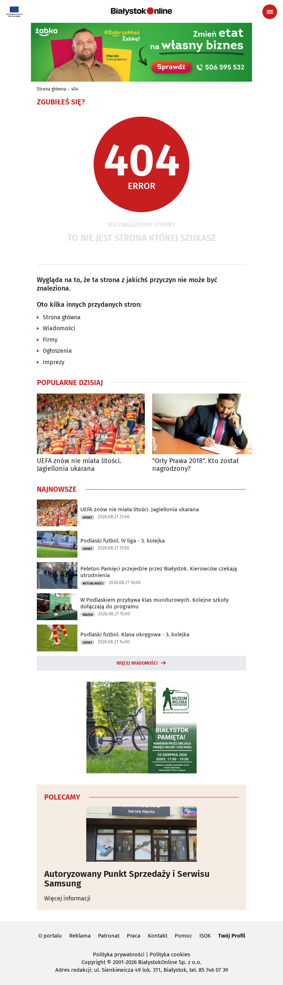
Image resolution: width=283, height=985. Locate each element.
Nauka (88, 614)
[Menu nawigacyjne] (269, 11)
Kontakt (157, 935)
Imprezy (53, 362)
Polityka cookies (170, 954)
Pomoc (183, 935)
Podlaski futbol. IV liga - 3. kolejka (122, 540)
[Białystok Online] (141, 11)
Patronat (108, 935)
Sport (87, 517)
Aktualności (93, 583)
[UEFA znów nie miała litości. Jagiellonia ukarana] (91, 424)
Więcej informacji (67, 898)
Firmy (50, 339)
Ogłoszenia (57, 350)
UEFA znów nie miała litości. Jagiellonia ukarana (79, 465)
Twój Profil (231, 935)
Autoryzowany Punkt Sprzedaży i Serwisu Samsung (127, 879)
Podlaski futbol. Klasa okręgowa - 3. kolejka (134, 634)
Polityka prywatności (118, 954)
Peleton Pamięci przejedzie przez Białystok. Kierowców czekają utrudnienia (158, 572)
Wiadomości (59, 328)
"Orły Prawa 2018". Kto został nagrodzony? (195, 465)
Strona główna (51, 89)
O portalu (50, 935)
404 (74, 89)
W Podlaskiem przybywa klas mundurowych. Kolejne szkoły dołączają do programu (154, 603)
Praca (133, 935)
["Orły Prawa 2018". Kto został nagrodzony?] (206, 424)
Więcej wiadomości (137, 663)
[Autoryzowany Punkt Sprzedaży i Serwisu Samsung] (141, 834)
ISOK (205, 935)
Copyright (93, 962)
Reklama (80, 935)
